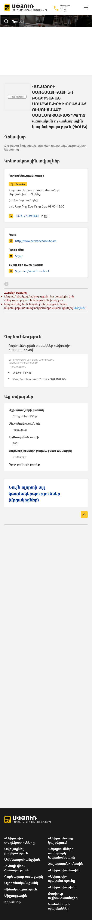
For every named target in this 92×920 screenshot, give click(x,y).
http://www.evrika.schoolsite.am (35, 241)
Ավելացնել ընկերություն (16, 851)
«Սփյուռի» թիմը (62, 887)
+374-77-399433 (31, 216)
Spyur (19, 256)
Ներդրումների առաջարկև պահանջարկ (61, 853)
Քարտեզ (20, 184)
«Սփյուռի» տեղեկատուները (19, 840)
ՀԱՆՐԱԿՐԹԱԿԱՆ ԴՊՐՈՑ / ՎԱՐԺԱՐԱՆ (39, 378)
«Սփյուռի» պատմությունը (61, 878)
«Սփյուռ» (80, 308)
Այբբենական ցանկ (21, 883)
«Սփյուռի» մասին (63, 870)
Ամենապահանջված (22, 859)
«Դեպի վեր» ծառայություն (16, 868)
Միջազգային (15, 895)
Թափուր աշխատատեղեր (63, 895)
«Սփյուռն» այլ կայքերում (60, 840)
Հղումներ (12, 902)
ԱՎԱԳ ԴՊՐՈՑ (22, 372)
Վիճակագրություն (20, 889)
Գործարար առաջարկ (23, 876)
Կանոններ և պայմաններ (59, 906)
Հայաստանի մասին (65, 864)
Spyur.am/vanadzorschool (32, 271)
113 (63, 9)
